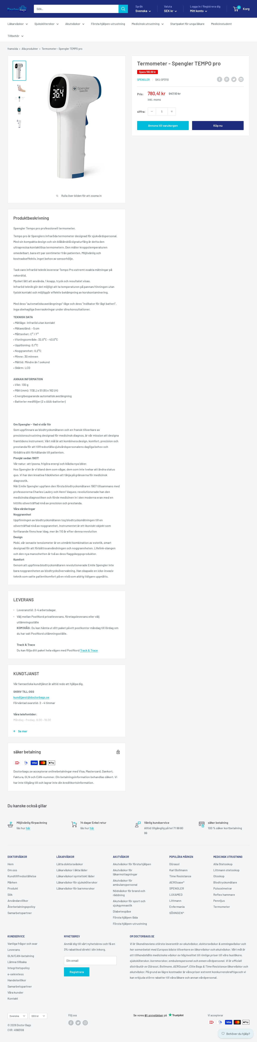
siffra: (141, 111)
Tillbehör (13, 36)
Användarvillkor (18, 900)
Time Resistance (180, 876)
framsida (13, 48)
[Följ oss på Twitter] (78, 1022)
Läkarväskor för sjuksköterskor (76, 882)
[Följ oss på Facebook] (71, 1022)
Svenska (14, 1015)
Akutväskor (72, 23)
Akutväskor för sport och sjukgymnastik (129, 903)
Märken (12, 882)
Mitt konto (197, 11)
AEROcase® (176, 882)
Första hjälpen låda (125, 917)
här (28, 828)
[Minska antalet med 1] (152, 111)
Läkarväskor (16, 23)
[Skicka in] (123, 9)
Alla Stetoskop (223, 864)
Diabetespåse (122, 911)
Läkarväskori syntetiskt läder (75, 876)
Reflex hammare (224, 894)
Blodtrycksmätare (225, 882)
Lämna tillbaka (17, 962)
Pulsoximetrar (222, 888)
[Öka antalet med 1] (172, 111)
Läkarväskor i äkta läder (71, 870)
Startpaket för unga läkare (187, 23)
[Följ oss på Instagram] (85, 1022)
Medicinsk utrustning (146, 23)
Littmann (175, 900)
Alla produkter (30, 48)
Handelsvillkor (17, 980)
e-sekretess (16, 974)
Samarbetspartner (20, 913)
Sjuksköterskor (44, 23)
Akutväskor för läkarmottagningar (125, 872)
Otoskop (218, 876)
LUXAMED (175, 894)
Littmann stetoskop (226, 870)
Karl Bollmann (178, 870)
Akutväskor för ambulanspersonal (125, 882)
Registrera (77, 972)
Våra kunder (15, 992)
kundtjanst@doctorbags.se (31, 697)
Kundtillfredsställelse (22, 876)
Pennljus (219, 900)
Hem (11, 864)
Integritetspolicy (19, 968)
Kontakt (13, 998)
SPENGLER (143, 79)
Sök (10, 894)
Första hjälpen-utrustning (108, 23)
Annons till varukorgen (163, 125)
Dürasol (174, 864)
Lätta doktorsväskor (69, 864)
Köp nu (218, 125)
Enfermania (177, 906)
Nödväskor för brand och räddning (129, 893)
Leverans (14, 949)
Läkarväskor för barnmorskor (75, 888)
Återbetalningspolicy (21, 906)
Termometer (221, 906)
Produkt (13, 888)
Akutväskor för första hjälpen (132, 864)
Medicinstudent (221, 23)
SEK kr (35, 1015)
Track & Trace (89, 650)
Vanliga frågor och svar (22, 943)
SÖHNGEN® (176, 913)
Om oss (12, 870)
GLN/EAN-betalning (21, 956)
